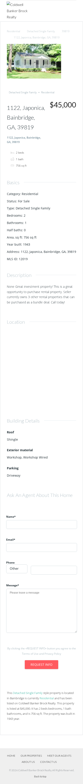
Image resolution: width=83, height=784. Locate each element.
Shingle (12, 439)
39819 (65, 31)
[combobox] (16, 568)
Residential (13, 31)
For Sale (24, 201)
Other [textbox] (14, 568)
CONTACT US (48, 761)
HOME (11, 755)
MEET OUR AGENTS (59, 755)
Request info (41, 664)
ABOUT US (28, 761)
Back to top (40, 776)
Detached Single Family (41, 31)
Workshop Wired (35, 457)
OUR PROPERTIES (31, 755)
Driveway (13, 475)
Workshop (14, 457)
